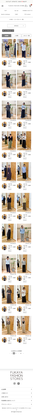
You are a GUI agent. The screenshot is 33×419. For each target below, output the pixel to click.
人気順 (16, 35)
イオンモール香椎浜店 (12, 63)
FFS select (27, 14)
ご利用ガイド (4, 393)
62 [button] (20, 353)
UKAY (16, 14)
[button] (10, 353)
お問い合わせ (4, 397)
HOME (11, 19)
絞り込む (16, 25)
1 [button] (11, 353)
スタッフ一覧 (26, 35)
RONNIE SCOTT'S (27, 10)
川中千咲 (10, 61)
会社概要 (3, 389)
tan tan (16, 10)
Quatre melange (5, 14)
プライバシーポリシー (6, 404)
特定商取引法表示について (8, 400)
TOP (5, 10)
